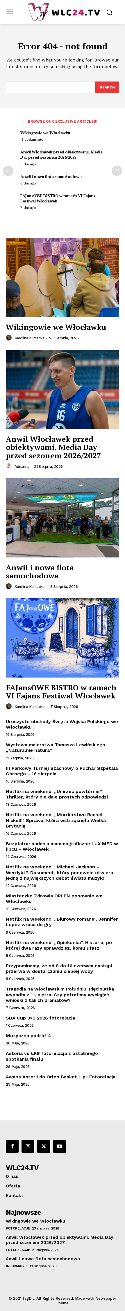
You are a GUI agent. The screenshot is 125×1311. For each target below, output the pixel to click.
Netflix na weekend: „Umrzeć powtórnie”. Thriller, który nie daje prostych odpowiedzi (57, 794)
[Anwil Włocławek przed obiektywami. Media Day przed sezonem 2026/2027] (62, 389)
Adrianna (22, 466)
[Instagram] (28, 1146)
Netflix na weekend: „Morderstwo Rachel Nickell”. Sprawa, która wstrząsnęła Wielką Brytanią (56, 820)
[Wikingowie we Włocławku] (62, 277)
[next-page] (117, 171)
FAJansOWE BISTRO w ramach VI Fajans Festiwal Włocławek (57, 198)
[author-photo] (9, 338)
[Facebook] (12, 1146)
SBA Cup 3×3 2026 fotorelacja (40, 1018)
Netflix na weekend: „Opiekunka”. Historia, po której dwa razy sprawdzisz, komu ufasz (59, 945)
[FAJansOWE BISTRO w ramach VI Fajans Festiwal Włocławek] (62, 638)
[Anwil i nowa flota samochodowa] (62, 517)
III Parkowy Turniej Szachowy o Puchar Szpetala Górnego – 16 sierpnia (62, 770)
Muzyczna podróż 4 (28, 1035)
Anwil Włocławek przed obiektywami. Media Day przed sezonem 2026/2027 (61, 154)
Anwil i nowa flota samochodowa (50, 176)
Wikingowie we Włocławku (45, 132)
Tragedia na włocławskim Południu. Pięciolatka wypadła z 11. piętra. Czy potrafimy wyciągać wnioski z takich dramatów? (60, 994)
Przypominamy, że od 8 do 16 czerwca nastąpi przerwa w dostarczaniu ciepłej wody (59, 968)
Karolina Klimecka (29, 338)
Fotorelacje (18, 1228)
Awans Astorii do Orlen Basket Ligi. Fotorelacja (60, 1077)
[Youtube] (59, 1146)
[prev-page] (8, 171)
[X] (43, 1146)
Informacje (17, 1266)
